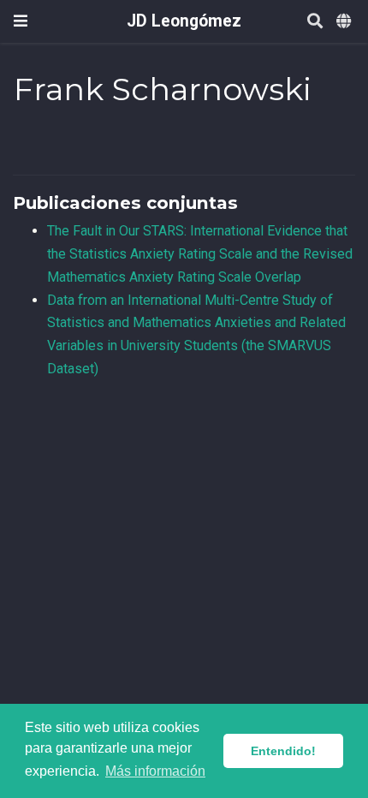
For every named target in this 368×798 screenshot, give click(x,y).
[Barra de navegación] (20, 21)
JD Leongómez (184, 21)
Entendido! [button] (283, 751)
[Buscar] (315, 22)
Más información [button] (155, 771)
